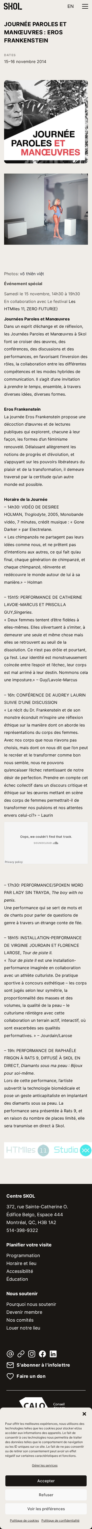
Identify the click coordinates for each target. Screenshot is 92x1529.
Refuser (46, 1494)
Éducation (17, 1279)
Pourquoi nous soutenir (31, 1304)
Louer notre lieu (23, 1328)
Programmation (23, 1255)
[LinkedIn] (53, 1354)
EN (70, 6)
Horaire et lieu (21, 1263)
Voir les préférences (46, 1508)
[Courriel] (10, 1354)
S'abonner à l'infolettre (43, 1365)
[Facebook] (42, 1354)
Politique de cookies (24, 1520)
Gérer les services (44, 1465)
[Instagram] (32, 1354)
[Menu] (85, 6)
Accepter (46, 1480)
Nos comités (19, 1320)
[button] (84, 1413)
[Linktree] (21, 1354)
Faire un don (31, 1376)
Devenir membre (24, 1312)
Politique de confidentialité (60, 1520)
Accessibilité (19, 1271)
